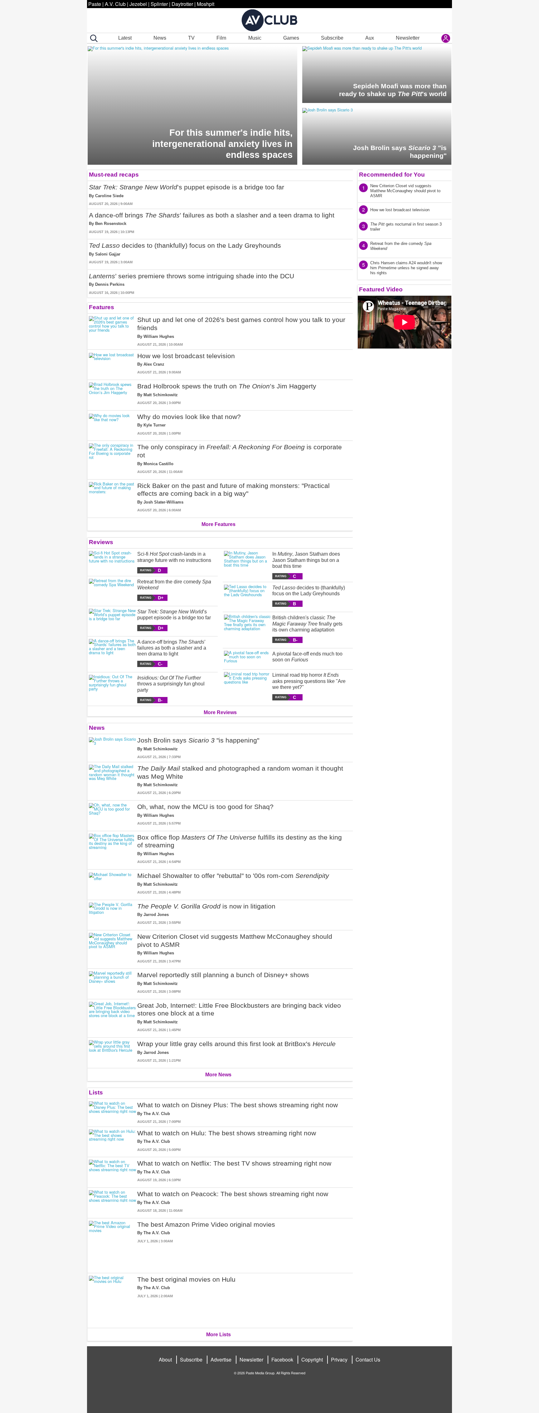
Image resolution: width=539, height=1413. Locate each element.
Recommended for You (392, 174)
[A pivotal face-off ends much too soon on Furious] (247, 657)
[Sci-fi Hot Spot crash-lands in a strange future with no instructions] (112, 562)
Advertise (221, 1359)
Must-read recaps (114, 174)
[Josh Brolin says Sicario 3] (112, 748)
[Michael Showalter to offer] (112, 883)
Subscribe (332, 38)
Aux (369, 38)
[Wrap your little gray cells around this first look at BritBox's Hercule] (112, 1051)
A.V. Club (115, 3)
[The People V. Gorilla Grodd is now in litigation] (112, 914)
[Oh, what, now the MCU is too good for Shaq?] (112, 814)
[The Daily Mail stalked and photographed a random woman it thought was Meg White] (112, 780)
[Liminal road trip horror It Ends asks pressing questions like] (247, 686)
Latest (125, 38)
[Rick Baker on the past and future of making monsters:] (112, 497)
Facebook (282, 1359)
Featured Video (381, 289)
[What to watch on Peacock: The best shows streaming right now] (112, 1201)
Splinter (159, 3)
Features (101, 307)
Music (254, 38)
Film (221, 38)
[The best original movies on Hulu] (112, 1299)
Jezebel (138, 3)
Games (291, 38)
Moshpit (205, 3)
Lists (96, 1092)
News (159, 38)
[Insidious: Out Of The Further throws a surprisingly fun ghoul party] (112, 689)
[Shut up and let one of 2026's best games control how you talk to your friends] (112, 331)
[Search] (92, 38)
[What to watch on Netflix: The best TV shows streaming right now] (112, 1171)
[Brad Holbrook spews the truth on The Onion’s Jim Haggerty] (112, 393)
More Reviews (220, 712)
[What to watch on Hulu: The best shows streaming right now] (112, 1140)
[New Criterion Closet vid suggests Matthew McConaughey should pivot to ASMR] (112, 948)
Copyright (312, 1359)
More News (218, 1074)
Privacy (339, 1359)
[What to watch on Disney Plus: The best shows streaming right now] (112, 1112)
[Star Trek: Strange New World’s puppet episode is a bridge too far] (112, 620)
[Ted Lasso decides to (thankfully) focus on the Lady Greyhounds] (247, 596)
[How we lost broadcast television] (112, 363)
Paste (94, 3)
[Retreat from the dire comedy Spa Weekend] (112, 590)
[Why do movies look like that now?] (112, 424)
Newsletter (408, 38)
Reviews (101, 542)
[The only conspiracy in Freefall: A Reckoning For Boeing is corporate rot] (112, 458)
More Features (219, 524)
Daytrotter (182, 3)
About (165, 1359)
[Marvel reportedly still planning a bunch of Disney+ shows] (112, 982)
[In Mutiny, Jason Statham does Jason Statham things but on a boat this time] (247, 565)
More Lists (218, 1334)
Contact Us (368, 1359)
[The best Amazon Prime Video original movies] (112, 1244)
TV (191, 38)
